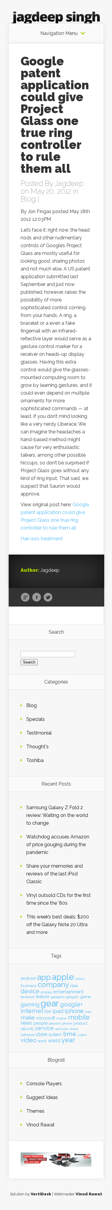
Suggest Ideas (42, 1097)
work (42, 1040)
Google (25, 597)
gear (50, 1003)
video (28, 1040)
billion (80, 979)
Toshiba (35, 760)
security (27, 1028)
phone (67, 1023)
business (28, 985)
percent (55, 1023)
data (74, 985)
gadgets (72, 997)
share (74, 1029)
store (41, 1034)
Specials (35, 719)
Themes (35, 1111)
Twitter (48, 597)
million (61, 1018)
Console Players (44, 1083)
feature (43, 996)
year (68, 1040)
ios (48, 1011)
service (44, 1028)
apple (63, 977)
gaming (30, 1004)
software (28, 1035)
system (55, 1034)
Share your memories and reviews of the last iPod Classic (54, 873)
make (28, 1017)
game (85, 996)
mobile (79, 1017)
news (26, 1023)
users (82, 1035)
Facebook (36, 597)
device (30, 991)
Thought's (37, 746)
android (28, 978)
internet (32, 1011)
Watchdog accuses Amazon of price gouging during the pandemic (57, 844)
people (40, 1023)
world (54, 1040)
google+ (71, 1004)
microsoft (45, 1018)
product (80, 1023)
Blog (28, 199)
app (44, 977)
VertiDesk (41, 1194)
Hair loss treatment (42, 538)
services (61, 1029)
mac (88, 1012)
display (46, 992)
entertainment (68, 992)
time (69, 1033)
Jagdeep (69, 183)
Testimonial (39, 733)
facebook (28, 997)
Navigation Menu (59, 33)
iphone (74, 1011)
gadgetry (58, 997)
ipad (57, 1011)
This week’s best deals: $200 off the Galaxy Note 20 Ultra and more (57, 924)
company (53, 984)
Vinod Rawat (40, 1125)
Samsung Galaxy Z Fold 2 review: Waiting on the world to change (57, 815)
